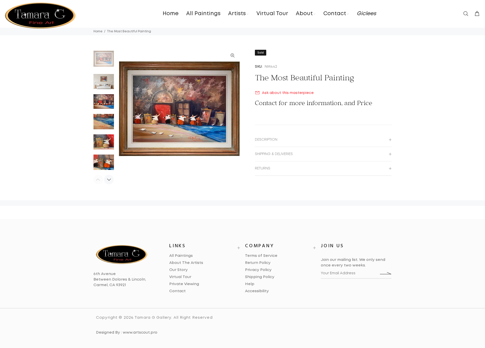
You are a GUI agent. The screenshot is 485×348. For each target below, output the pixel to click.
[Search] (467, 14)
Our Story (178, 270)
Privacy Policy (258, 270)
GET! (386, 273)
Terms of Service (261, 256)
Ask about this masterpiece (288, 92)
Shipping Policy (259, 277)
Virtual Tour (180, 277)
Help (249, 284)
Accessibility (257, 291)
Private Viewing (184, 284)
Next (109, 179)
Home (98, 31)
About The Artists (186, 263)
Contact (177, 291)
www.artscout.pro (140, 332)
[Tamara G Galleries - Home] (40, 16)
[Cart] (476, 14)
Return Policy (258, 263)
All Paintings (181, 256)
